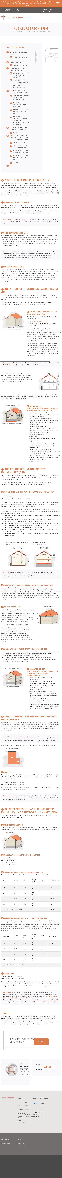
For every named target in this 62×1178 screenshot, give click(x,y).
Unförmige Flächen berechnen (28, 737)
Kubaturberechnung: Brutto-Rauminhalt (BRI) (17, 92)
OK (58, 3)
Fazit (10, 166)
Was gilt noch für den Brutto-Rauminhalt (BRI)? (20, 112)
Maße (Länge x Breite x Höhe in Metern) (19, 146)
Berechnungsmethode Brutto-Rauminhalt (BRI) (19, 157)
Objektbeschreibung (19, 142)
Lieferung (26, 1109)
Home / (14, 31)
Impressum (19, 1109)
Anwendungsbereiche (19, 65)
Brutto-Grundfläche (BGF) (40, 322)
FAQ (25, 1103)
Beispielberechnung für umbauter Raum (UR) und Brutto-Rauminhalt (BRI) (17, 137)
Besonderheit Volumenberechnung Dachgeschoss (19, 105)
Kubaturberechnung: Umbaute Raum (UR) (16, 69)
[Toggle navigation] (60, 17)
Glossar (19, 1146)
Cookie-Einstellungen (19, 1121)
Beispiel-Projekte (6, 1143)
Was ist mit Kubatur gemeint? (19, 58)
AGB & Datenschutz (19, 1112)
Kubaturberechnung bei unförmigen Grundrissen (17, 128)
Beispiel (14, 132)
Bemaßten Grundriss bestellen (41, 1042)
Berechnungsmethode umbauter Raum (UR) (19, 151)
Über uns (18, 1106)
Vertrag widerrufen (19, 1117)
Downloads (26, 1112)
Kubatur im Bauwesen (29, 219)
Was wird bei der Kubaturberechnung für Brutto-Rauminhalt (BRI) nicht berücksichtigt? (20, 120)
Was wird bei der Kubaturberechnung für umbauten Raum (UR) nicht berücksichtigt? (19, 84)
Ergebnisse (15, 162)
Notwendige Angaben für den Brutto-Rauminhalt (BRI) (19, 98)
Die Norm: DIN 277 (14, 62)
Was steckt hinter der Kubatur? (17, 53)
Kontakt (19, 1103)
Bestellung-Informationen (26, 1115)
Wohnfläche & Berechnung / (26, 31)
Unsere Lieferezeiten (26, 1106)
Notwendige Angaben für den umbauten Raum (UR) (19, 75)
